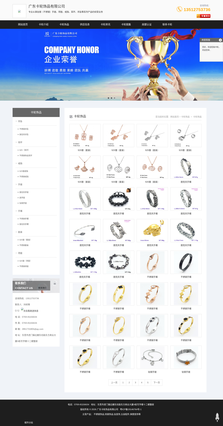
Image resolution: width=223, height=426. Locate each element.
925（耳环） (24, 150)
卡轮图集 (126, 24)
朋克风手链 (24, 192)
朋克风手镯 (24, 224)
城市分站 (28, 422)
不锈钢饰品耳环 (25, 156)
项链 (20, 253)
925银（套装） (25, 240)
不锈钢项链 (24, 266)
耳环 (20, 142)
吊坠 (20, 121)
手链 (20, 184)
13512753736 (197, 9)
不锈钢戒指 (24, 177)
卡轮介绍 (43, 24)
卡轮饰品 (64, 24)
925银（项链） (25, 261)
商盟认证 (147, 24)
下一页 (157, 382)
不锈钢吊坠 (24, 129)
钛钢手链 (23, 203)
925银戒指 (23, 171)
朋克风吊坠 (24, 135)
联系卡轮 (167, 24)
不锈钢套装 (24, 245)
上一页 (114, 382)
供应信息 (85, 24)
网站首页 (23, 24)
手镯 (20, 211)
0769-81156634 (81, 404)
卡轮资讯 (105, 24)
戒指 (20, 163)
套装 (20, 232)
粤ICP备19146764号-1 (131, 409)
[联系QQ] (29, 310)
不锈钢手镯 (24, 219)
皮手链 (22, 198)
